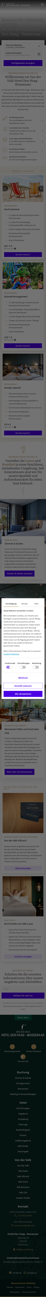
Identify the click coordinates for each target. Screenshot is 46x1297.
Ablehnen (23, 677)
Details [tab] (24, 603)
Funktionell (10, 663)
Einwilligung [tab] (11, 603)
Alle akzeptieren (23, 693)
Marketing (36, 663)
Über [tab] (36, 603)
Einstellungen (24, 663)
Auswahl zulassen (23, 685)
